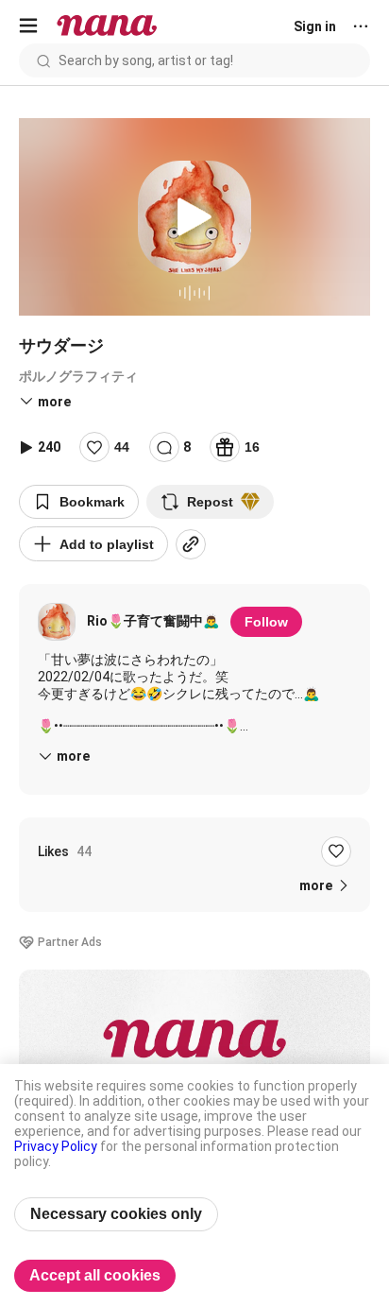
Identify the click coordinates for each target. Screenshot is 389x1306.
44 (121, 447)
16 (252, 447)
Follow (266, 621)
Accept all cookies (95, 1275)
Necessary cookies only (116, 1214)
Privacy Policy (55, 1146)
